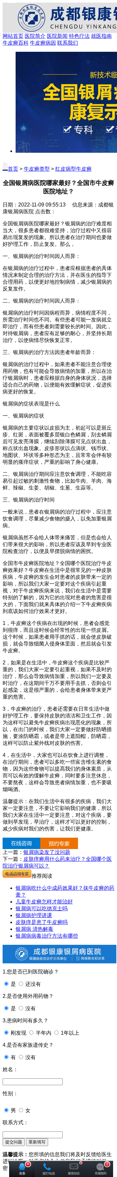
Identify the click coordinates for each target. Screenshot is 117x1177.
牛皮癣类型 (37, 169)
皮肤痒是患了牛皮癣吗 (42, 922)
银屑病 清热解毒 (34, 929)
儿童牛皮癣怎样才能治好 (44, 901)
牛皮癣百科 (16, 43)
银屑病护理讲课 (34, 915)
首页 (13, 169)
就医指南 (101, 36)
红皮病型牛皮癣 (73, 169)
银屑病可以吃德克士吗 (42, 908)
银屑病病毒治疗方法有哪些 (47, 936)
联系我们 (67, 43)
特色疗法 (79, 36)
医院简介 (35, 36)
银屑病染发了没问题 (46, 852)
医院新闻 (57, 36)
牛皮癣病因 (43, 43)
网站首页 (13, 36)
